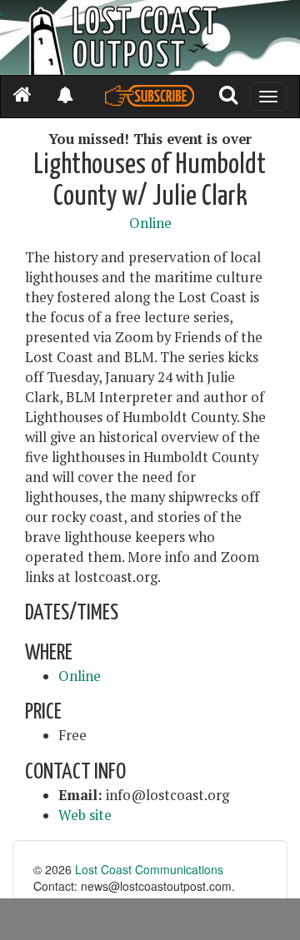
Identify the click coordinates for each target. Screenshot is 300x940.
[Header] (150, 37)
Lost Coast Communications (149, 869)
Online (150, 223)
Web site (85, 815)
